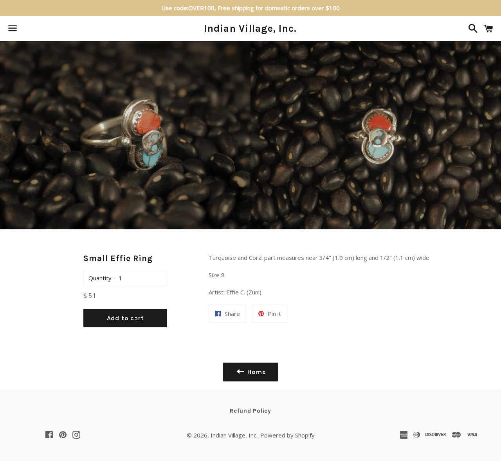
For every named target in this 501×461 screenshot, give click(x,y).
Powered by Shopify (287, 435)
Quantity (100, 278)
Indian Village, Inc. (250, 28)
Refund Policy (250, 410)
